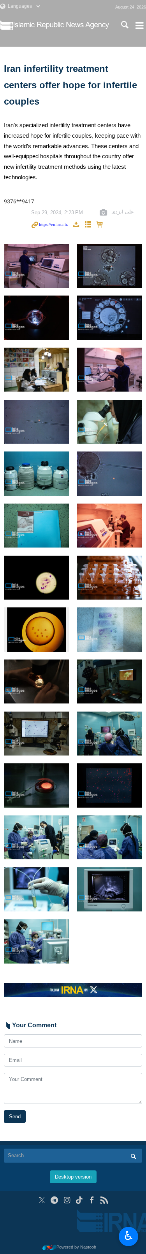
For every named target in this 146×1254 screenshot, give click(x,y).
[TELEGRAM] (54, 1200)
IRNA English (61, 25)
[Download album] (76, 225)
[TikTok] (79, 1200)
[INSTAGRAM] (67, 1200)
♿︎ (128, 1236)
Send (15, 1116)
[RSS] (104, 1200)
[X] (42, 1200)
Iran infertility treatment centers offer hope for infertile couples (70, 85)
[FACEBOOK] (91, 1200)
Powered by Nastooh (76, 1247)
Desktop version (73, 1177)
